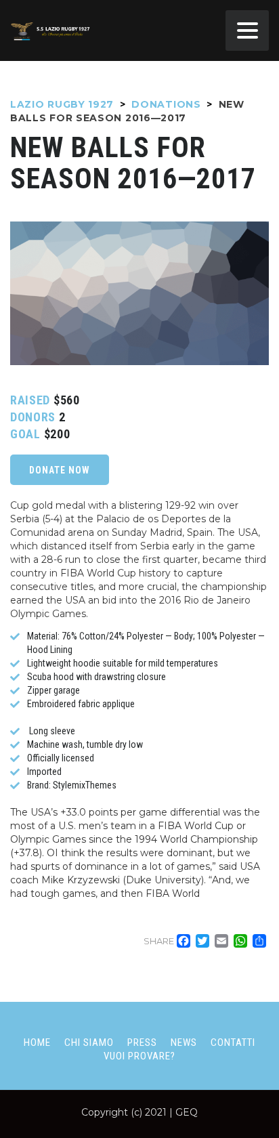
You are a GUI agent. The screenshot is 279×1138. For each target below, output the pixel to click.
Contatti (233, 1042)
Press (142, 1042)
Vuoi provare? (139, 1056)
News (184, 1042)
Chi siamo (89, 1042)
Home (37, 1042)
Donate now (59, 470)
